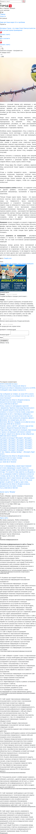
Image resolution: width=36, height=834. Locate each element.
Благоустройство (29, 28)
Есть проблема (20, 22)
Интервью (3, 28)
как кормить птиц (15, 263)
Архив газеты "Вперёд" (7, 492)
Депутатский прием (7, 30)
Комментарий (5, 334)
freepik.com (8, 258)
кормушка (30, 263)
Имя (1, 337)
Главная (2, 14)
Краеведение (18, 30)
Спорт (21, 28)
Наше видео (10, 22)
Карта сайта (4, 518)
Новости (3, 16)
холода (23, 263)
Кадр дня (3, 22)
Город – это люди (13, 28)
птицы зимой (4, 263)
